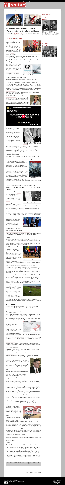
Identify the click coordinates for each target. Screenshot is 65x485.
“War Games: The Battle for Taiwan (12, 72)
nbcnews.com (28, 418)
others (12, 53)
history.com (35, 202)
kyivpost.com (25, 53)
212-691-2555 (56, 483)
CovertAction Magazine (10, 34)
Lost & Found (44, 38)
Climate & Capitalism (23, 1)
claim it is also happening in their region (18, 388)
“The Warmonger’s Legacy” (11, 97)
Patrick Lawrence (23, 77)
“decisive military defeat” (10, 91)
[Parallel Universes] (49, 25)
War (23, 37)
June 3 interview (10, 267)
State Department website (19, 57)
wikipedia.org (34, 177)
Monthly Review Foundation (57, 480)
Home (32, 4)
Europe (34, 37)
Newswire (14, 38)
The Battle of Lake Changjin (27, 159)
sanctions (17, 234)
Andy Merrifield (44, 19)
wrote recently (10, 354)
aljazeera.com (30, 259)
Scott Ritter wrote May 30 (10, 341)
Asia (29, 37)
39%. (17, 422)
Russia (37, 37)
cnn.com (39, 334)
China (31, 37)
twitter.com (31, 74)
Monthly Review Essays (46, 14)
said (11, 259)
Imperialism (8, 37)
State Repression (14, 37)
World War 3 (19, 38)
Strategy (20, 37)
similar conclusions (14, 93)
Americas (26, 37)
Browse (47, 4)
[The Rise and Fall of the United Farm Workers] (49, 51)
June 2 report (12, 246)
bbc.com (34, 373)
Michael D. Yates (44, 45)
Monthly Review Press (14, 1)
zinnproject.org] (25, 144)
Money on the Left (30, 1)
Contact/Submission (41, 4)
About (35, 4)
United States (8, 38)
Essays (54, 4)
